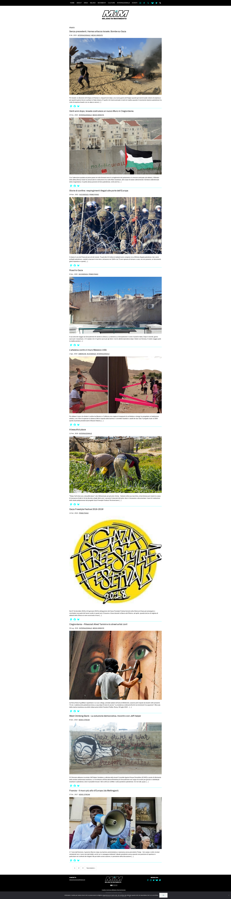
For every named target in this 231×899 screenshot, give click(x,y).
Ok (163, 895)
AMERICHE (82, 354)
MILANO (93, 3)
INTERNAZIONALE (123, 3)
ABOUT (79, 3)
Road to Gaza (76, 270)
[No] (229, 895)
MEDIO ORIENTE (97, 35)
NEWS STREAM (84, 720)
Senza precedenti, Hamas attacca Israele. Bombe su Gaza (97, 31)
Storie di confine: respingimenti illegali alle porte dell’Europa (98, 190)
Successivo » (91, 868)
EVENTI (134, 3)
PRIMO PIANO (94, 194)
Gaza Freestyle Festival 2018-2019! (86, 509)
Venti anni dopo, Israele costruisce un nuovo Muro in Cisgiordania (101, 111)
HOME (72, 3)
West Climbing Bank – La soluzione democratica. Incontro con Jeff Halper (105, 716)
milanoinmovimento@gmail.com (77, 879)
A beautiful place (77, 429)
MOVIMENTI (102, 3)
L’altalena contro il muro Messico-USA (88, 350)
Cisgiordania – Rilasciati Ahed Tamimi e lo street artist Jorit (98, 624)
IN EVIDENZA (84, 194)
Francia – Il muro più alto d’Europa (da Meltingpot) (94, 790)
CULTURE (111, 3)
